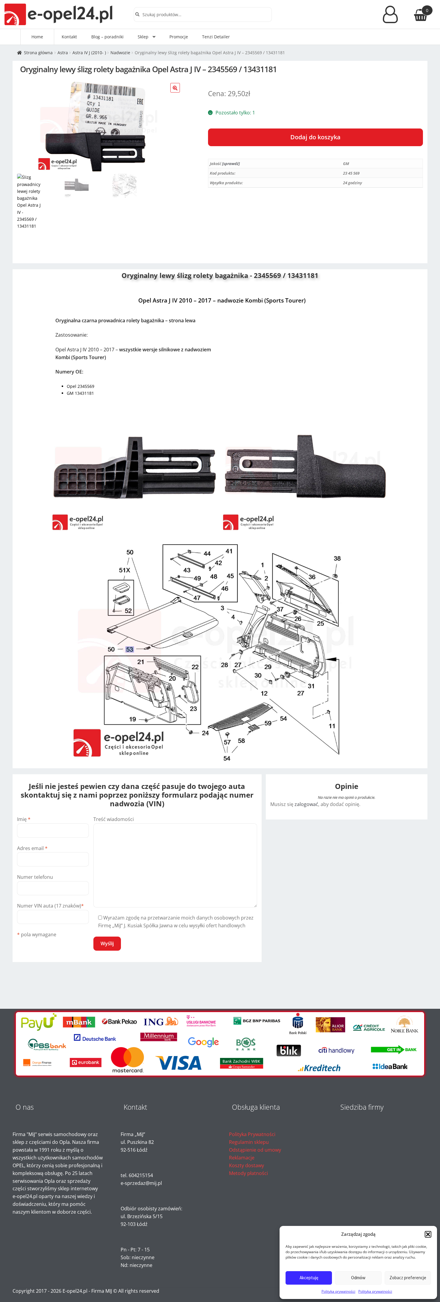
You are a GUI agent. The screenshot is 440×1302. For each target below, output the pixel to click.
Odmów (358, 1277)
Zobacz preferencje (407, 1277)
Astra (62, 52)
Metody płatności (248, 1173)
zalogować (306, 804)
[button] (428, 1234)
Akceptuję (309, 1277)
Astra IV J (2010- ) (89, 52)
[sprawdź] (231, 163)
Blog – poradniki (107, 37)
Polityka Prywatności (252, 1134)
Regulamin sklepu (249, 1142)
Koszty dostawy (246, 1165)
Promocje (178, 37)
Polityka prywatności (338, 1291)
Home (37, 37)
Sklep (143, 37)
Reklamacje (241, 1157)
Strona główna (38, 52)
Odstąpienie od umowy (255, 1150)
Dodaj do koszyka (315, 137)
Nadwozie (120, 52)
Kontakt (69, 37)
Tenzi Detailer (216, 37)
